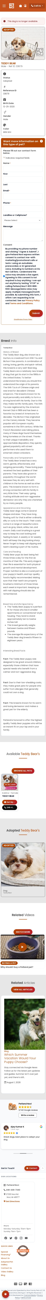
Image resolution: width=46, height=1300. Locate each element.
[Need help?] (5, 1294)
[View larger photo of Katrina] (15, 777)
